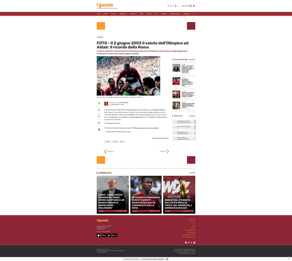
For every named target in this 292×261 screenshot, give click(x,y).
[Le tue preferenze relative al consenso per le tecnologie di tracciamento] (289, 258)
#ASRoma (138, 128)
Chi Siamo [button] (132, 13)
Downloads (187, 13)
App (157, 13)
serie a (122, 141)
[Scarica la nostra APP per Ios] (102, 235)
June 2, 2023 (127, 131)
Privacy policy (191, 232)
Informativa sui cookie (189, 234)
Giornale (164, 13)
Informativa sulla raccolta (131, 259)
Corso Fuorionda (175, 13)
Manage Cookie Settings (188, 237)
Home (98, 13)
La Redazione (191, 219)
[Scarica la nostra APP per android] (112, 235)
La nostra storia (190, 230)
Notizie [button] (113, 13)
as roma (107, 141)
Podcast (149, 13)
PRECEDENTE (110, 151)
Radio (141, 13)
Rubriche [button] (122, 13)
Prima (105, 13)
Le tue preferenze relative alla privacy (152, 259)
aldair (115, 141)
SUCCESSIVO (163, 151)
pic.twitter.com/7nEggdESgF (150, 128)
